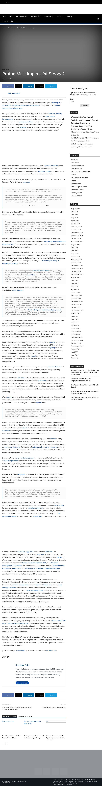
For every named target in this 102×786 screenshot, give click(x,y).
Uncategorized (76, 193)
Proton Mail (20, 651)
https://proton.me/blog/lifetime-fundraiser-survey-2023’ (34, 206)
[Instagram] (89, 2)
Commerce (75, 163)
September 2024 (77, 274)
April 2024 (75, 289)
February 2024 (76, 295)
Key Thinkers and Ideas (80, 178)
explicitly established (41, 271)
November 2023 (77, 304)
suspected (6, 431)
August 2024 (75, 277)
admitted (31, 275)
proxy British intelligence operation (25, 105)
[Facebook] (87, 2)
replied (39, 402)
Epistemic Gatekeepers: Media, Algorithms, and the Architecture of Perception (55, 738)
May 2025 (74, 253)
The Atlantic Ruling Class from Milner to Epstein (85, 386)
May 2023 (74, 322)
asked (9, 397)
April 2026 (75, 220)
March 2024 (75, 292)
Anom (37, 585)
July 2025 (74, 247)
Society (73, 181)
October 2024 (76, 271)
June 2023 (74, 319)
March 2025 (75, 256)
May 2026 (74, 218)
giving (52, 348)
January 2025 (76, 262)
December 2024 (77, 265)
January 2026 (76, 229)
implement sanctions (12, 447)
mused (33, 356)
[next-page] (6, 744)
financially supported (25, 552)
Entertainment (76, 169)
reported (52, 342)
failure (25, 428)
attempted (21, 378)
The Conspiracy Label (79, 187)
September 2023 (77, 310)
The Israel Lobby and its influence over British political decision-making (17, 708)
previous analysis (26, 122)
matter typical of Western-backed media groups (42, 568)
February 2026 (76, 226)
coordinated (37, 516)
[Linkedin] (92, 2)
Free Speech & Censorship (81, 172)
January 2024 (76, 298)
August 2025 (75, 244)
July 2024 (74, 280)
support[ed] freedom (10, 461)
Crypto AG (47, 585)
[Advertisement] (34, 148)
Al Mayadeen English (35, 590)
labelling (23, 127)
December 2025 (77, 232)
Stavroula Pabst (14, 93)
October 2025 (76, 238)
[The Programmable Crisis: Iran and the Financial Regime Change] (34, 727)
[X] (99, 2)
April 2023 (75, 325)
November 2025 (77, 235)
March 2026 (75, 223)
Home (4, 28)
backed (59, 557)
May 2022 (74, 358)
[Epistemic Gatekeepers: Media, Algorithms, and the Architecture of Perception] (56, 727)
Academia (74, 160)
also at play (59, 505)
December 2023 (77, 301)
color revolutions (54, 367)
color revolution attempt (25, 458)
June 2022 (74, 355)
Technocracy (11, 28)
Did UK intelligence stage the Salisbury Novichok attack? (84, 399)
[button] (98, 18)
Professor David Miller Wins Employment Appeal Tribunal (81, 380)
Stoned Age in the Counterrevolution (54, 707)
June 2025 (74, 250)
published (42, 380)
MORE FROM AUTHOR (25, 716)
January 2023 (76, 334)
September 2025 (77, 241)
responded (26, 182)
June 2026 (74, 215)
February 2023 (76, 331)
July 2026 (74, 212)
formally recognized (35, 508)
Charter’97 (49, 552)
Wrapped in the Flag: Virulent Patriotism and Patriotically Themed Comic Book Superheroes (84, 120)
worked (53, 439)
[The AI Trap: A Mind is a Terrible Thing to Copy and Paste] (12, 727)
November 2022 (77, 340)
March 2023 (75, 328)
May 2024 (74, 286)
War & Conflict (76, 196)
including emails (44, 171)
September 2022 (77, 346)
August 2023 (75, 313)
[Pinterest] (94, 2)
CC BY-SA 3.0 (51, 651)
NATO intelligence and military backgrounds (44, 310)
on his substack (18, 290)
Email (72, 99)
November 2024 (77, 268)
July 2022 (74, 352)
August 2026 (75, 209)
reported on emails (51, 165)
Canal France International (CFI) (34, 563)
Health (73, 175)
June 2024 (74, 283)
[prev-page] (3, 744)
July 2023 (74, 316)
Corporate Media (77, 166)
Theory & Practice (77, 190)
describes (40, 554)
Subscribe (85, 106)
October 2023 (76, 307)
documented (6, 105)
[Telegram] (96, 2)
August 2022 (75, 349)
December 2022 (77, 337)
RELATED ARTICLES (9, 716)
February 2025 (76, 259)
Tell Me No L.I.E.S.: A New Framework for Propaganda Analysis (85, 392)
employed (21, 474)
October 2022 (76, 343)
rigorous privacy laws (20, 585)
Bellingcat (56, 103)
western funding (55, 113)
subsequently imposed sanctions (44, 447)
